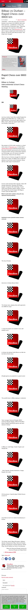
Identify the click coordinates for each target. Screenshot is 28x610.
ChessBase (10, 564)
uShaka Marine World (7, 148)
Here (9, 600)
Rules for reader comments (7, 577)
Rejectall (14, 607)
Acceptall (22, 607)
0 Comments (23, 19)
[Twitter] (10, 558)
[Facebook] (6, 558)
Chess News (11, 6)
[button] (10, 1)
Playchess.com (18, 29)
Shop (3, 1)
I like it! (19, 19)
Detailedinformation (6, 607)
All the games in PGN (10, 552)
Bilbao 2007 (7, 555)
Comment (4, 587)
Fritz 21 (4, 57)
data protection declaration (21, 603)
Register (13, 585)
